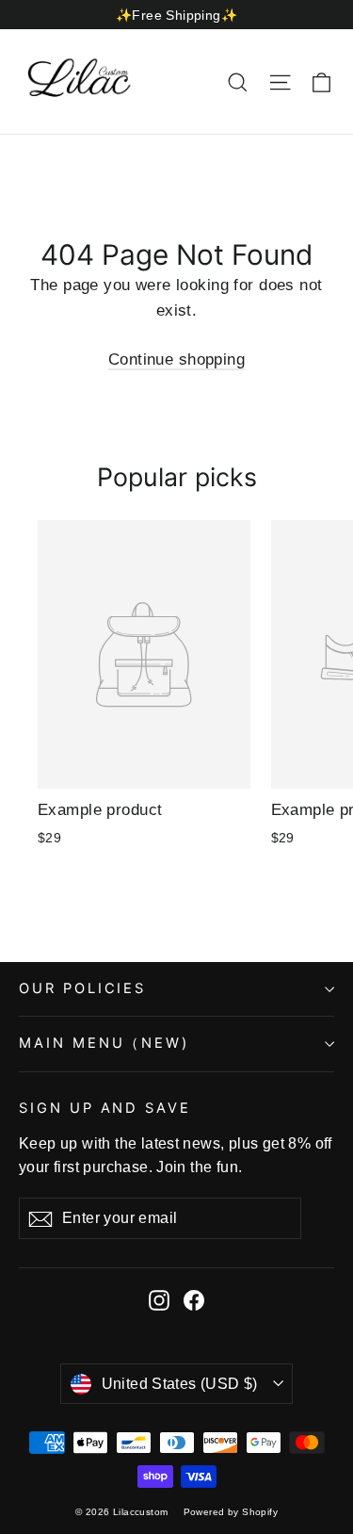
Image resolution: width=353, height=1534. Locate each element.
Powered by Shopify (231, 1512)
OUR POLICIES (82, 988)
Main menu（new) (104, 1043)
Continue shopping (176, 359)
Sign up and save (105, 1108)
